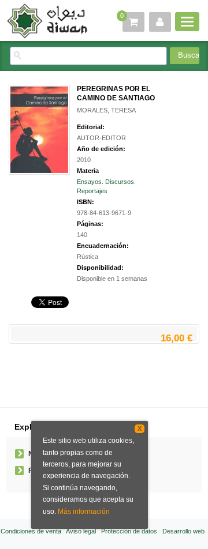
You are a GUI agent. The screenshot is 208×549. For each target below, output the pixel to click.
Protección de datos (129, 531)
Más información (84, 511)
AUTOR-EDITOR (101, 137)
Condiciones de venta (31, 531)
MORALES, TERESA (106, 110)
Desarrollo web (183, 531)
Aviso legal (81, 531)
